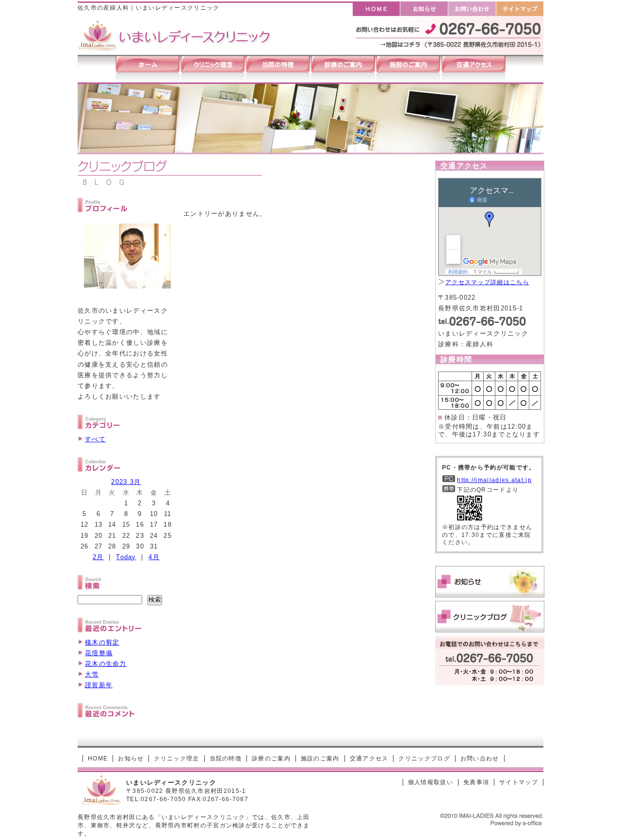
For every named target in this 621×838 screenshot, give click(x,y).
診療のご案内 (271, 758)
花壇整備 (99, 653)
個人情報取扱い (430, 782)
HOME (98, 758)
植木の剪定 (102, 642)
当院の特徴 (226, 758)
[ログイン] (381, 782)
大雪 (92, 674)
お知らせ (131, 758)
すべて (95, 439)
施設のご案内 (320, 758)
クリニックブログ (424, 758)
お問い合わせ (479, 758)
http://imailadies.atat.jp (494, 480)
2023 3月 (126, 481)
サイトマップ (518, 782)
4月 (154, 557)
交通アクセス (369, 758)
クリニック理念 (176, 758)
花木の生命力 (106, 663)
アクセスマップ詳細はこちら (487, 282)
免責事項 (476, 782)
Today (126, 557)
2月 (98, 557)
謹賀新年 (99, 685)
